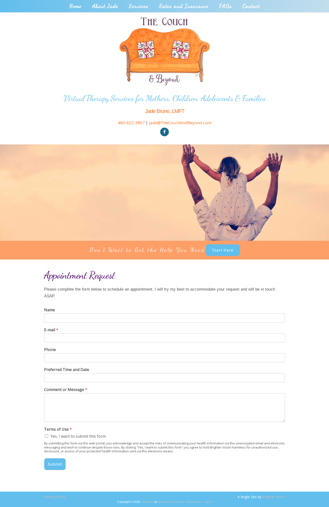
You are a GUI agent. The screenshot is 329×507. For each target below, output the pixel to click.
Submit (55, 464)
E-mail (51, 329)
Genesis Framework (171, 502)
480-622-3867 (131, 122)
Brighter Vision (273, 496)
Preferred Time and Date (66, 369)
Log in (208, 502)
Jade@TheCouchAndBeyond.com (180, 122)
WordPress (194, 502)
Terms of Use (58, 429)
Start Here (222, 250)
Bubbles (148, 502)
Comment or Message (65, 389)
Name (49, 309)
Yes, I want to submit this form (78, 436)
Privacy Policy (54, 496)
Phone (50, 349)
